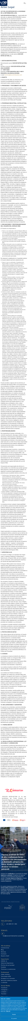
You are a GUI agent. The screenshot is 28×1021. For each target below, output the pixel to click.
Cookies (3, 967)
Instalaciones (5, 947)
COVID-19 (4, 961)
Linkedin (3, 991)
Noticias (3, 952)
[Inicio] (3, 3)
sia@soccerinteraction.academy (13, 936)
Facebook (4, 987)
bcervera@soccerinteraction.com (13, 75)
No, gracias (14, 1018)
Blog (2, 949)
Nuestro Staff (5, 956)
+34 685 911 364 (11, 924)
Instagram (4, 989)
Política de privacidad (7, 965)
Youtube (3, 993)
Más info (8, 1011)
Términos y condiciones (8, 969)
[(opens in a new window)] (3, 907)
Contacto (3, 954)
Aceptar (14, 1014)
